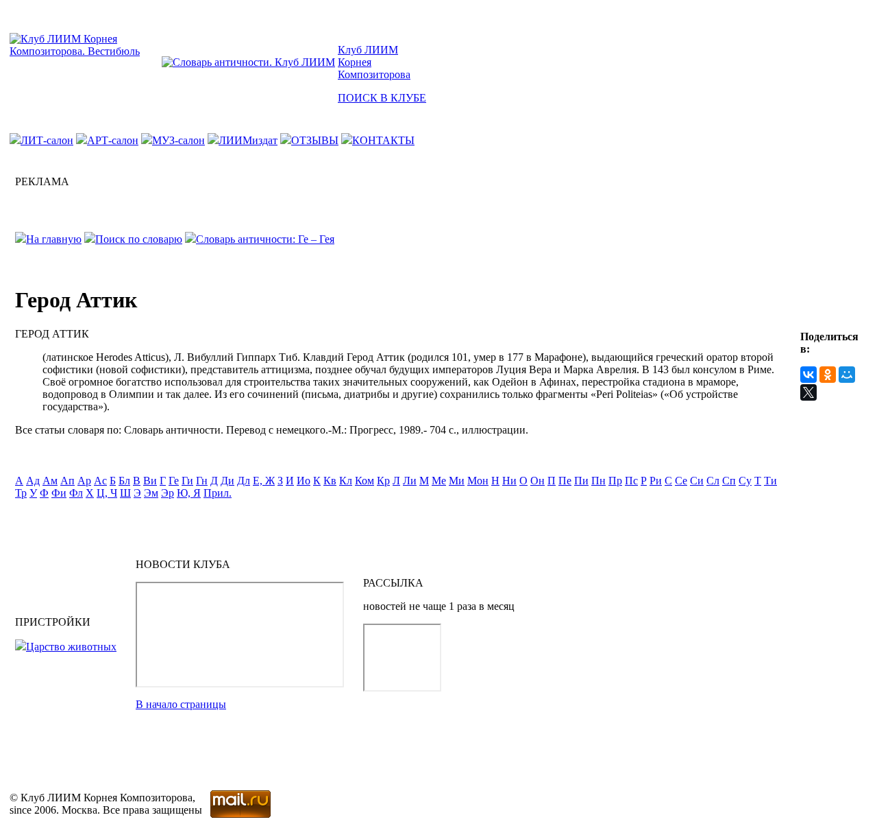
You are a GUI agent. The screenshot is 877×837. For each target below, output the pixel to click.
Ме (439, 480)
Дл (243, 480)
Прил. (217, 493)
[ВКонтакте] (808, 374)
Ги (187, 480)
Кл (345, 480)
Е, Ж (264, 480)
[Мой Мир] (847, 374)
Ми (457, 480)
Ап (67, 480)
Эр (167, 493)
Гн (202, 480)
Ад (33, 480)
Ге (174, 480)
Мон (478, 480)
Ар (84, 480)
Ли (410, 480)
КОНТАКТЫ (383, 140)
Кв (329, 480)
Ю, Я (189, 493)
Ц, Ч (107, 493)
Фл (76, 493)
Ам (50, 480)
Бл (124, 480)
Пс (631, 480)
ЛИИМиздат (248, 140)
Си (697, 480)
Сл (712, 480)
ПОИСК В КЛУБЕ (382, 98)
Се (681, 480)
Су (745, 480)
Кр (383, 480)
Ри (656, 480)
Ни (509, 480)
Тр (21, 493)
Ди (227, 480)
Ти (770, 480)
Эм (151, 493)
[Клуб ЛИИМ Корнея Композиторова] (84, 51)
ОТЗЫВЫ (314, 140)
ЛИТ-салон (47, 140)
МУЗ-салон (178, 140)
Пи (581, 480)
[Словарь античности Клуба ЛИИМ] (248, 62)
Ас (100, 480)
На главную (54, 239)
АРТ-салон (112, 140)
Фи (58, 493)
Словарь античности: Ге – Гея (265, 239)
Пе (564, 480)
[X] (808, 392)
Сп (729, 480)
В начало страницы (181, 704)
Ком (364, 480)
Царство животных (71, 646)
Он (537, 480)
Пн (598, 480)
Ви (150, 480)
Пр (615, 480)
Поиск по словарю (138, 239)
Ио (303, 480)
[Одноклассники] (827, 374)
